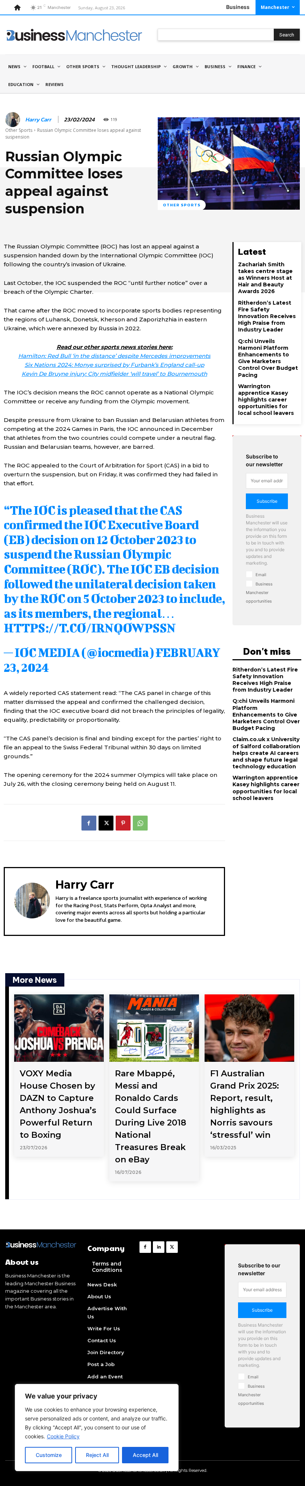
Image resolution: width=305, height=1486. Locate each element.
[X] (106, 823)
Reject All (97, 1455)
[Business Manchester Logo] (74, 34)
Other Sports (18, 130)
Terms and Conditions (107, 1266)
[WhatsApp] (140, 823)
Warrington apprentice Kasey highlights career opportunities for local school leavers (266, 400)
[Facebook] (88, 823)
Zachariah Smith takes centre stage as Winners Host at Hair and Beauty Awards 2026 (265, 278)
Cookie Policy (63, 1436)
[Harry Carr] (13, 119)
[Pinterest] (123, 823)
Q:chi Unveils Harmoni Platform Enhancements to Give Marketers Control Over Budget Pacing (268, 358)
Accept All (145, 1455)
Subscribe (267, 501)
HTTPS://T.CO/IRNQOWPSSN (90, 628)
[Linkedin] (158, 1247)
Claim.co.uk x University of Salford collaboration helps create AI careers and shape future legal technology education (266, 753)
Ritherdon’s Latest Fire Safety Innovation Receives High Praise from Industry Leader (267, 316)
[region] (97, 1427)
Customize (49, 1455)
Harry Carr (38, 119)
